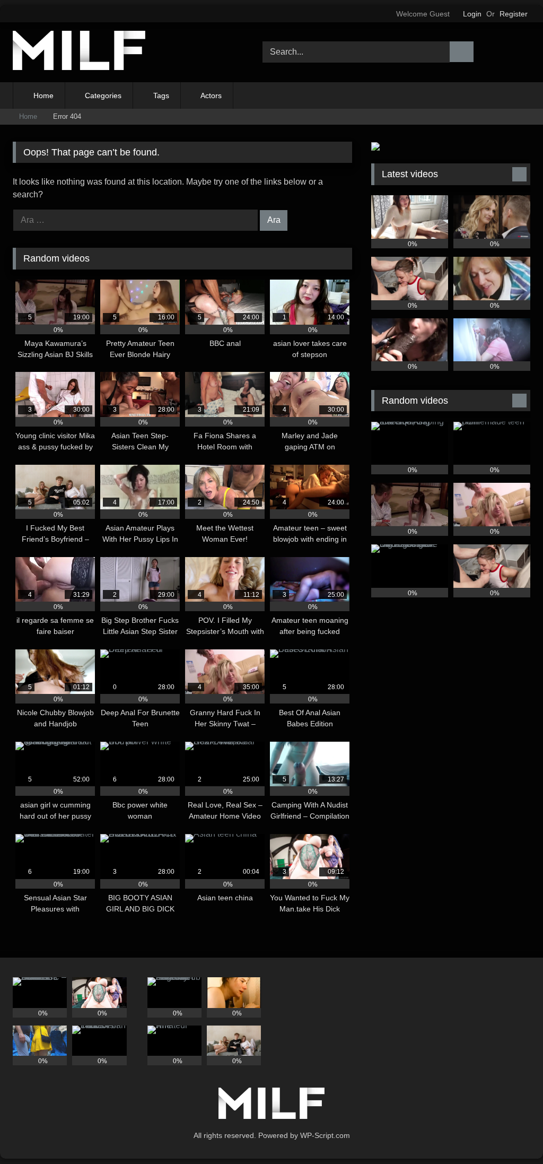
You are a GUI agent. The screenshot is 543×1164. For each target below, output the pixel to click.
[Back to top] (511, 1132)
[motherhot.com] (121, 52)
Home (43, 95)
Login (472, 14)
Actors (211, 95)
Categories (103, 95)
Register (514, 14)
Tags (161, 95)
